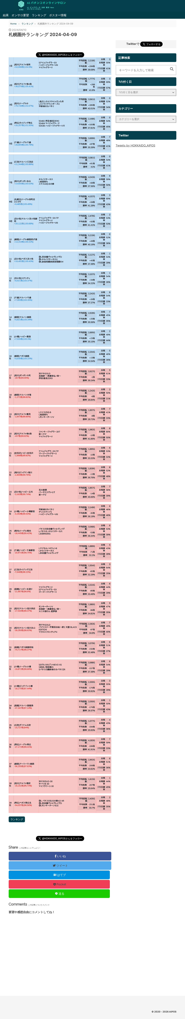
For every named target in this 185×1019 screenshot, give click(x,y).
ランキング (39, 15)
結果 (6, 15)
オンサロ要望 (20, 15)
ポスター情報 (57, 15)
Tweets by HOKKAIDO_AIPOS (135, 145)
